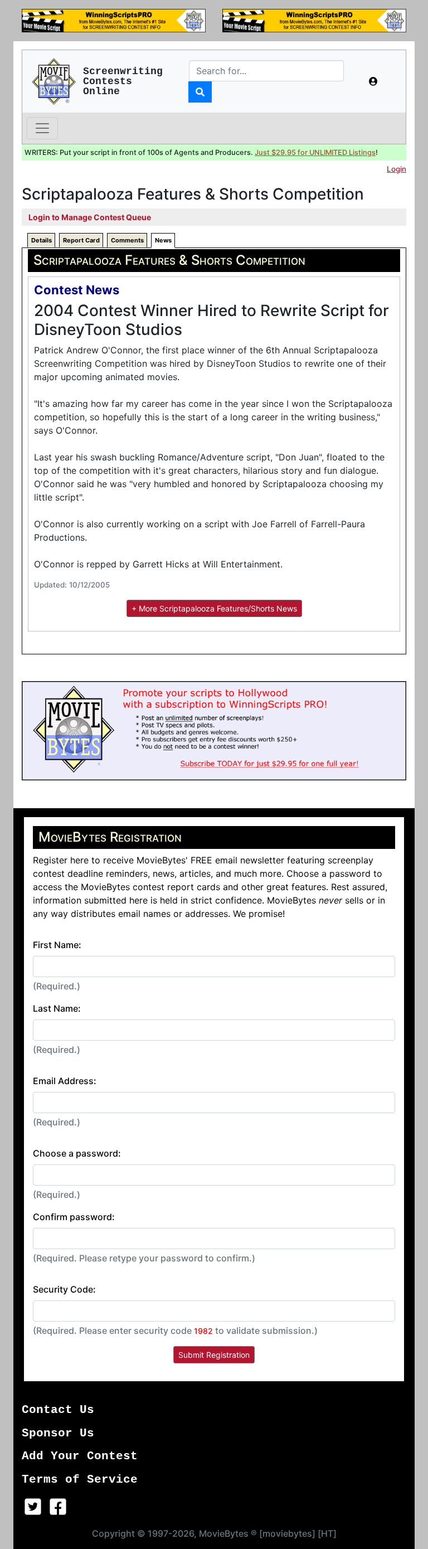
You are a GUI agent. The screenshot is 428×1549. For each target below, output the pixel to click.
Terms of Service (80, 1479)
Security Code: (64, 1289)
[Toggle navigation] (42, 128)
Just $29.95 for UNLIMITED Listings (315, 152)
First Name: (57, 944)
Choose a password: (77, 1153)
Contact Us (58, 1410)
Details (41, 240)
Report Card (81, 240)
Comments (127, 240)
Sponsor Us (58, 1433)
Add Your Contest (80, 1456)
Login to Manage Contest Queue (89, 217)
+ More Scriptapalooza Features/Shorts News (214, 608)
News (163, 240)
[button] (373, 81)
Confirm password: (74, 1216)
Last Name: (57, 1008)
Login (396, 168)
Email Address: (64, 1080)
